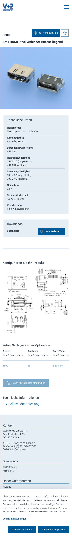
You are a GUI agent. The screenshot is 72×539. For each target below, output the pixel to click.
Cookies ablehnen (22, 529)
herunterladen (52, 231)
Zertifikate (8, 471)
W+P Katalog (10, 467)
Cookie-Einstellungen (15, 518)
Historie (7, 486)
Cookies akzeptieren (53, 529)
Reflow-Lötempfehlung (23, 404)
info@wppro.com (19, 449)
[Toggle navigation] (67, 7)
